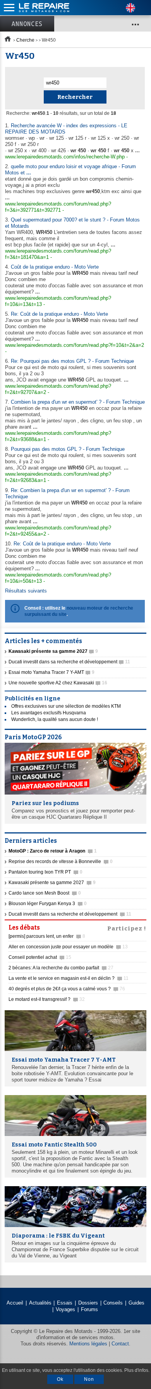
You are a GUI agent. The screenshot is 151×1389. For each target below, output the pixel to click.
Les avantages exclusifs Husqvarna (48, 713)
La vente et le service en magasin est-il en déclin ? (69, 978)
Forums (89, 1309)
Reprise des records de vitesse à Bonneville (61, 861)
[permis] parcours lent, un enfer (47, 936)
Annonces (27, 23)
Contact (120, 1344)
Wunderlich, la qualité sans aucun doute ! (54, 719)
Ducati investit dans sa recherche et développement (69, 662)
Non (89, 1379)
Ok (60, 1379)
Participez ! (126, 927)
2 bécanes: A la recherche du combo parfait (61, 968)
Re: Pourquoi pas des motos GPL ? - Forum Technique (72, 361)
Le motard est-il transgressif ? (47, 999)
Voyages (65, 1309)
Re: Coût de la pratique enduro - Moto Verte (59, 314)
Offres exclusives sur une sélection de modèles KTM (66, 706)
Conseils (113, 1303)
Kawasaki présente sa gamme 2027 (52, 882)
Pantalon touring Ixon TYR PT (45, 872)
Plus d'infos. (136, 1370)
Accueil (15, 1303)
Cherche (25, 40)
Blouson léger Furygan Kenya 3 (48, 903)
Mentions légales (88, 1344)
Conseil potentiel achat (40, 957)
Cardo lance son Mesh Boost (45, 893)
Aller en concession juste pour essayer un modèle (68, 946)
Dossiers (88, 1303)
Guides (136, 1303)
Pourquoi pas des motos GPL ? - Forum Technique (68, 449)
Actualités (40, 1303)
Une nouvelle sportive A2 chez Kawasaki (58, 683)
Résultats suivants (26, 591)
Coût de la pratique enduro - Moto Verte (55, 267)
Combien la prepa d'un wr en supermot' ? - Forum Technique (78, 402)
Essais (64, 1303)
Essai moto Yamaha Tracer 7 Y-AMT (51, 672)
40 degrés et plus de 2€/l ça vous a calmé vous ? (67, 989)
